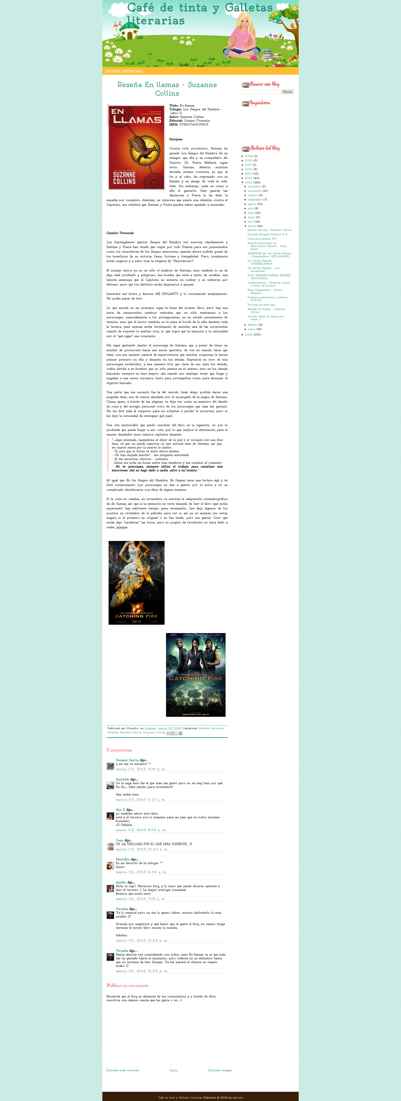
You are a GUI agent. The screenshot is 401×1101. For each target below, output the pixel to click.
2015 (249, 173)
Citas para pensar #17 (262, 238)
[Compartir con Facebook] (181, 733)
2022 (249, 156)
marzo (252, 225)
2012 (249, 334)
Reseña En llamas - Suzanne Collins (266, 310)
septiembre (255, 199)
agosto (252, 204)
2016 (249, 169)
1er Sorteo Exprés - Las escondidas (263, 269)
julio (251, 208)
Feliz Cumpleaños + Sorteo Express (264, 291)
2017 (249, 164)
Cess (119, 840)
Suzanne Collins (154, 732)
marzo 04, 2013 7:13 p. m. (141, 899)
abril (251, 221)
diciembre (255, 186)
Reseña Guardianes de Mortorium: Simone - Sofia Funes (267, 246)
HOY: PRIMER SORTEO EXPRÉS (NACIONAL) (269, 277)
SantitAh (122, 779)
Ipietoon (238, 1097)
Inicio (174, 1070)
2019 (249, 160)
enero (252, 329)
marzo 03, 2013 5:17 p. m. (141, 800)
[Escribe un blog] (173, 733)
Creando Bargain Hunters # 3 (267, 234)
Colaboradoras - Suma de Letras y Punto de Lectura (268, 284)
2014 (249, 178)
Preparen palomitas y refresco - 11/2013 (269, 299)
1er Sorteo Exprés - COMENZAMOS (260, 262)
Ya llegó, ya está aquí (261, 304)
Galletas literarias (211, 728)
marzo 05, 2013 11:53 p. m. (142, 971)
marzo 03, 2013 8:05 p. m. (141, 830)
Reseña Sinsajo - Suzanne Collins (269, 229)
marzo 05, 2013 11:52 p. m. (142, 940)
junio (251, 212)
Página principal (124, 71)
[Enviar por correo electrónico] (169, 733)
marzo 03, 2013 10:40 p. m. (142, 849)
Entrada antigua (220, 1070)
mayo (252, 217)
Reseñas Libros (130, 732)
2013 (249, 182)
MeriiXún (123, 859)
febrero (253, 324)
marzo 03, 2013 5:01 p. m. (141, 769)
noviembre (255, 190)
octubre (253, 195)
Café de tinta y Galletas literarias (200, 14)
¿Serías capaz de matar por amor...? (265, 318)
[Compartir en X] (177, 733)
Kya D (120, 810)
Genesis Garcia (127, 760)
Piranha (113, 732)
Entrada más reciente (123, 1070)
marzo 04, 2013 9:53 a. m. (141, 872)
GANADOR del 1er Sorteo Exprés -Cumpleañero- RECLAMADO (269, 255)
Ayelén (121, 882)
